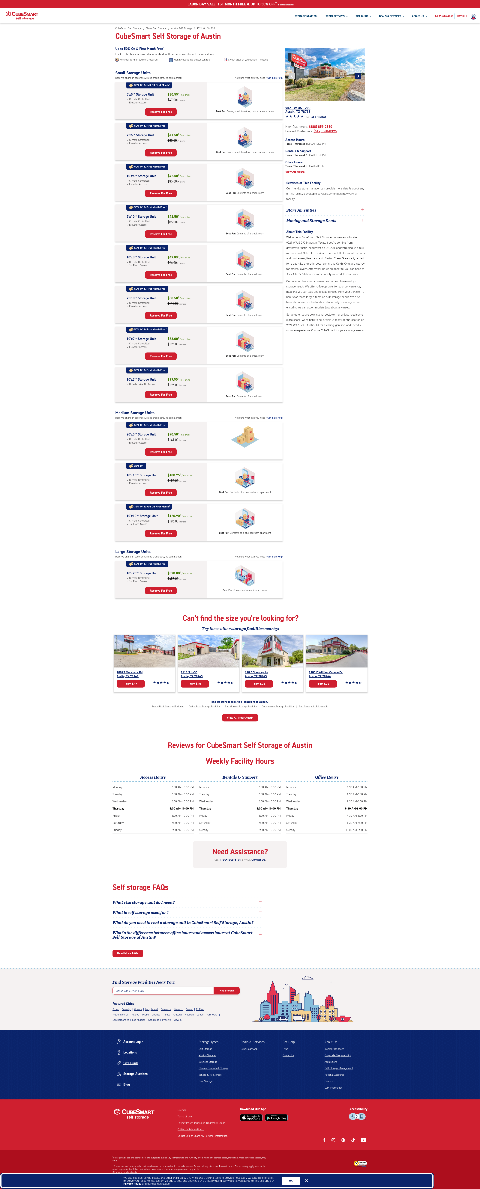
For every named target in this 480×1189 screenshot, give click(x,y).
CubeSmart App (249, 1049)
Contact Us (258, 860)
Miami (145, 1014)
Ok (291, 1181)
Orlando (156, 1014)
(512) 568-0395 (325, 131)
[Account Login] (474, 16)
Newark (178, 1009)
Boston (189, 1009)
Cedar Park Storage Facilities (204, 706)
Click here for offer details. (124, 1172)
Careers (329, 1081)
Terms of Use (185, 1116)
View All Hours (294, 172)
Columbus (166, 1009)
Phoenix (166, 1020)
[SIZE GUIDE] (370, 16)
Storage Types (208, 1042)
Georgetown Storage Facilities (278, 706)
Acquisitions (331, 1062)
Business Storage (208, 1062)
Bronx (115, 1009)
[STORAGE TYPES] (347, 16)
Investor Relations (334, 1049)
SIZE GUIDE (362, 16)
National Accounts (334, 1075)
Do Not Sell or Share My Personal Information (202, 1136)
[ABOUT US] (426, 16)
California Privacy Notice (191, 1129)
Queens (138, 1009)
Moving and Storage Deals (311, 220)
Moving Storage (207, 1055)
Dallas (200, 1014)
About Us (331, 1042)
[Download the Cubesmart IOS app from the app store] (251, 1117)
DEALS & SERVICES (390, 16)
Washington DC (120, 1014)
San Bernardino (120, 1020)
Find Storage (227, 990)
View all (178, 1020)
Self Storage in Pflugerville (313, 706)
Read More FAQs (127, 953)
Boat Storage (206, 1081)
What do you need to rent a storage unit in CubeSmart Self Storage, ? (183, 922)
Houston (189, 1014)
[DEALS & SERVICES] (403, 16)
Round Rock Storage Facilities (168, 706)
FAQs (285, 1049)
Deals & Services (253, 1042)
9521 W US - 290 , (297, 110)
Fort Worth (212, 1014)
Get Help (289, 1042)
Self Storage (205, 1049)
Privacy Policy (132, 1184)
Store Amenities (301, 210)
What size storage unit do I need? (143, 902)
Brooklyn (126, 1009)
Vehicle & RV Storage (210, 1075)
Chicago (177, 1014)
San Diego (153, 1020)
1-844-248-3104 (230, 860)
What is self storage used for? (140, 912)
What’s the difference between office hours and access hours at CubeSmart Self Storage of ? (182, 934)
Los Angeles (138, 1020)
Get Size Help (275, 78)
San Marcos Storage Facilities (241, 706)
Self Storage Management (339, 1068)
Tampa (166, 1014)
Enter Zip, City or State (130, 991)
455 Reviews (318, 117)
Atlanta (135, 1014)
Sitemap (182, 1110)
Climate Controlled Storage (213, 1068)
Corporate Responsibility (338, 1055)
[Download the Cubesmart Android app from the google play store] (276, 1117)
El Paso (200, 1009)
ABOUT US (418, 16)
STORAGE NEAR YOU (306, 16)
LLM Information (333, 1087)
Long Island (151, 1009)
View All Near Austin (240, 718)
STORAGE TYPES (335, 16)
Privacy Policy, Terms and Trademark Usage (201, 1123)
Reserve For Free (161, 112)
